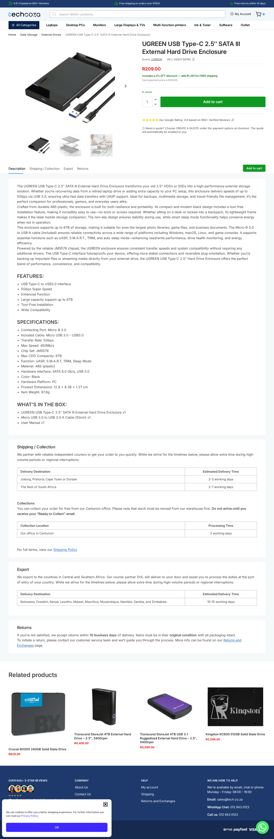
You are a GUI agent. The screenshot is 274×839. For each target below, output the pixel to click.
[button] (105, 804)
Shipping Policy (65, 550)
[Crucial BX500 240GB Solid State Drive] (38, 714)
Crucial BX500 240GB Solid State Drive (37, 749)
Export (68, 169)
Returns (82, 169)
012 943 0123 (239, 807)
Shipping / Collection (44, 169)
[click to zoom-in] (70, 86)
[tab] (18, 168)
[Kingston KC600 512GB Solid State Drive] (235, 706)
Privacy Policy (29, 815)
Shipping (147, 794)
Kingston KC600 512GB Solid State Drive (235, 734)
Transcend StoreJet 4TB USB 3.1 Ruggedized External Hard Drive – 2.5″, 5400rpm (168, 738)
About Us (81, 787)
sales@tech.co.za (230, 799)
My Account (243, 14)
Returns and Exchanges (158, 801)
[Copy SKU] (193, 59)
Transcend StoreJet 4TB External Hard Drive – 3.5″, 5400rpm (102, 736)
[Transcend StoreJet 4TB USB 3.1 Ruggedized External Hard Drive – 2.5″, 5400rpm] (170, 706)
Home (12, 34)
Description (17, 169)
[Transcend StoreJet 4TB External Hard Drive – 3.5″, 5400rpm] (104, 706)
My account (149, 787)
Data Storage (28, 34)
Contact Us (83, 794)
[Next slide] (125, 86)
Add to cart (212, 102)
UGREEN (156, 59)
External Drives (51, 34)
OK (57, 827)
